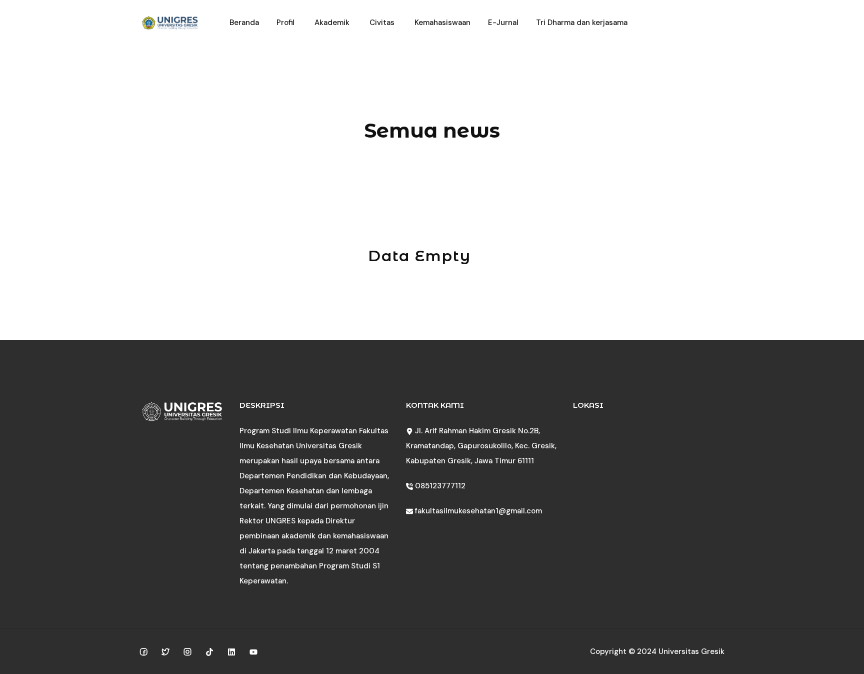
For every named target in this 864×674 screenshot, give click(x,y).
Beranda (244, 23)
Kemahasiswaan (442, 23)
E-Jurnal (503, 23)
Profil (285, 23)
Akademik (332, 23)
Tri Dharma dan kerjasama (582, 23)
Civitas (382, 23)
